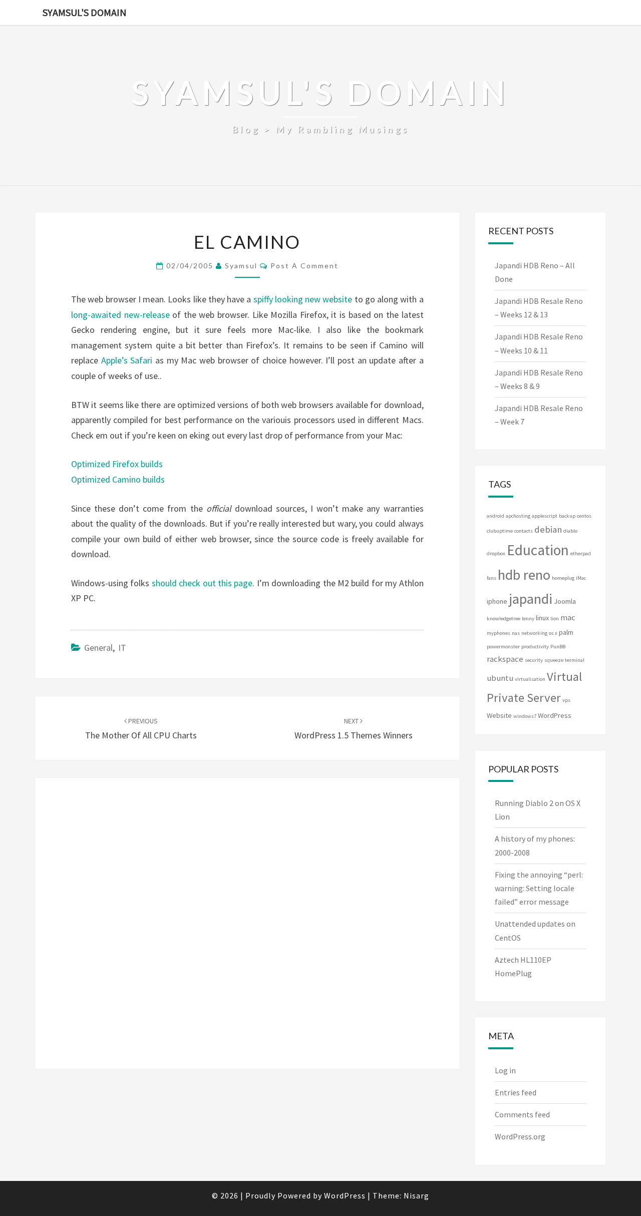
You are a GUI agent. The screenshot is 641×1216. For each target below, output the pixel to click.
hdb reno (524, 575)
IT (122, 647)
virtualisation (530, 679)
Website (499, 715)
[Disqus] (247, 921)
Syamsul (241, 265)
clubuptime (500, 531)
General (98, 647)
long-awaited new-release (120, 314)
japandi (530, 599)
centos (584, 516)
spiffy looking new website (304, 299)
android (495, 516)
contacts (523, 531)
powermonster (503, 646)
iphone (497, 601)
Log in (505, 1070)
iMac (581, 578)
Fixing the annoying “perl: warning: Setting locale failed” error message (539, 888)
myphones (498, 633)
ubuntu (500, 678)
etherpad (580, 553)
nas (516, 633)
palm (566, 632)
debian (548, 529)
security (534, 660)
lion (554, 618)
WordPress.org (520, 1136)
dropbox (496, 553)
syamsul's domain (85, 12)
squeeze (553, 660)
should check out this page (202, 583)
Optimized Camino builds (118, 479)
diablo (570, 531)
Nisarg (416, 1195)
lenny (528, 618)
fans (491, 578)
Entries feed (515, 1092)
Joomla (565, 601)
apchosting (518, 516)
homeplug (563, 578)
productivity (535, 646)
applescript (544, 516)
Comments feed (522, 1114)
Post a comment (304, 265)
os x (553, 633)
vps (566, 700)
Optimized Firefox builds (117, 464)
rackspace (505, 659)
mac (567, 617)
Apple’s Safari (127, 360)
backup (567, 516)
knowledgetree (503, 618)
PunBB (557, 646)
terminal (574, 660)
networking (534, 633)
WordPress (554, 715)
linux (542, 617)
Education (538, 550)
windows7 (524, 716)
